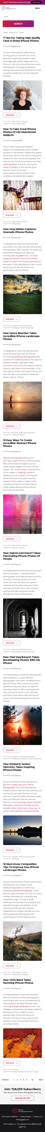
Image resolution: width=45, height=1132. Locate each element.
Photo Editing (16, 224)
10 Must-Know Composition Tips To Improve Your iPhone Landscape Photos (21, 867)
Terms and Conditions (9, 1116)
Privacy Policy (26, 1116)
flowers (8, 1009)
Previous (5, 1080)
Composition (16, 974)
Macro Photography (26, 1071)
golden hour (23, 255)
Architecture (16, 328)
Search (18, 23)
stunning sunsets (25, 802)
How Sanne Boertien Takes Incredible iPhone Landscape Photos (21, 336)
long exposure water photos (26, 805)
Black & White (16, 652)
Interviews (15, 326)
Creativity (21, 548)
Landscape (15, 435)
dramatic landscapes (20, 1006)
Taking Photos (16, 121)
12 (32, 1080)
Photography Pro (22, 1119)
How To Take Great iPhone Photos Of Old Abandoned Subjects (19, 132)
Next (41, 1080)
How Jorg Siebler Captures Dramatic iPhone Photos (19, 230)
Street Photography (25, 326)
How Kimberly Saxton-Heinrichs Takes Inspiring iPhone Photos (19, 767)
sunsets (14, 362)
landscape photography (25, 356)
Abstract (15, 548)
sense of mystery (10, 167)
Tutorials (24, 121)
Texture (36, 1071)
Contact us (37, 1116)
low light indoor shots (12, 808)
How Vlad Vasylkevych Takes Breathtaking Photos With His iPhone (21, 660)
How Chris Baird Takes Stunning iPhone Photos (18, 981)
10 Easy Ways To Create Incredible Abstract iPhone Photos (19, 443)
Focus (14, 124)
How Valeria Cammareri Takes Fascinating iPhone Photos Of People (22, 556)
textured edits (33, 811)
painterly (19, 811)
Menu (37, 8)
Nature (22, 435)
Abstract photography (12, 458)
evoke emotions (10, 164)
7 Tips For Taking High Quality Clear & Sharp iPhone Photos (21, 39)
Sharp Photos (21, 124)
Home (5, 32)
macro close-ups (30, 808)
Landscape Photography (27, 432)
